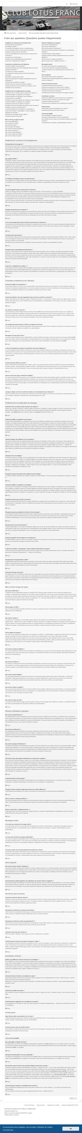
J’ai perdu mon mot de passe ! (13, 57)
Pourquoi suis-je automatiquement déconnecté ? (18, 59)
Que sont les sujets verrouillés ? (14, 134)
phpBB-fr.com (14, 1111)
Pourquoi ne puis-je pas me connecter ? (16, 52)
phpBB (64, 341)
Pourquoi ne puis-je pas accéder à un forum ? (17, 103)
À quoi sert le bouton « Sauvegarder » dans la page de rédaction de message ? (20, 111)
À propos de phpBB (10, 1047)
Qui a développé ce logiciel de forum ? (52, 115)
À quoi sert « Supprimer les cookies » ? (15, 61)
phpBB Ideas (16, 1058)
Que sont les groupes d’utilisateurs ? (52, 48)
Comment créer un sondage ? (13, 98)
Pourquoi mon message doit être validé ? (16, 114)
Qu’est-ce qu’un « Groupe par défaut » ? (53, 59)
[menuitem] (8, 1115)
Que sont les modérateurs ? (49, 46)
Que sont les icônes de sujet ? (13, 136)
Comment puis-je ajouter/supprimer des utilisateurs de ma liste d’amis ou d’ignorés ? (59, 79)
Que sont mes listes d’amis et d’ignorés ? (53, 76)
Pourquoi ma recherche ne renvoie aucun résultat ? (56, 87)
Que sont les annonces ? (12, 130)
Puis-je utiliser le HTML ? (12, 123)
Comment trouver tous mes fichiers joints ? (53, 110)
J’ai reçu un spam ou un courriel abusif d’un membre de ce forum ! (58, 70)
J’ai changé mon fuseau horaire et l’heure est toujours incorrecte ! (19, 74)
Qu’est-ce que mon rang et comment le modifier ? (18, 84)
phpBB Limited (49, 1044)
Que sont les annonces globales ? (14, 128)
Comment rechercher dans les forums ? (52, 85)
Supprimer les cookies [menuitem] (53, 1105)
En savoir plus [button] (8, 1130)
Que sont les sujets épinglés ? (13, 132)
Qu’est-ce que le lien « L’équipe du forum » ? (54, 61)
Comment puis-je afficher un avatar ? (15, 82)
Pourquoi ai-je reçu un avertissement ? (15, 107)
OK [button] (71, 1129)
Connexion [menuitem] (75, 4)
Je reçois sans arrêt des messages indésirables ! (55, 68)
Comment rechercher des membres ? (52, 91)
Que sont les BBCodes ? (12, 121)
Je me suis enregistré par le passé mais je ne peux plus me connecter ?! (21, 54)
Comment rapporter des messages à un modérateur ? (19, 109)
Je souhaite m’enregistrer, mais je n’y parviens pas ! (19, 48)
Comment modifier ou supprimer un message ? (18, 94)
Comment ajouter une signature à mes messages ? (19, 96)
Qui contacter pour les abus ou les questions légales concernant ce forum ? (59, 120)
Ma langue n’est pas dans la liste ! (14, 77)
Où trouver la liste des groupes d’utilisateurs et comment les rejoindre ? (58, 51)
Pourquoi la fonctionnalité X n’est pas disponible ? (55, 117)
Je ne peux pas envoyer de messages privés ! (54, 66)
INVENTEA (24, 1113)
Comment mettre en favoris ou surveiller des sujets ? (56, 99)
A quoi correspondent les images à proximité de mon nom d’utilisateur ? (20, 79)
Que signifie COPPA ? (11, 46)
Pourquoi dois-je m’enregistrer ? (14, 44)
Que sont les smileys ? (11, 125)
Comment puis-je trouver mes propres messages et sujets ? (58, 92)
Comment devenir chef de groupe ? (51, 53)
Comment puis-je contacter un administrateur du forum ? (57, 122)
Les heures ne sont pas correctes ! (14, 71)
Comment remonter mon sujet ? (13, 116)
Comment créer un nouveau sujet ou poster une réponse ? (21, 93)
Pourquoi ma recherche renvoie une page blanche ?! (56, 89)
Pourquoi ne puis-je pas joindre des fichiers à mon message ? (22, 105)
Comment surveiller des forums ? (51, 101)
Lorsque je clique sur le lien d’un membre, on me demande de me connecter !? (20, 86)
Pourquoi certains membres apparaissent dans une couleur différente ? (58, 56)
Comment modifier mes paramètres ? (15, 66)
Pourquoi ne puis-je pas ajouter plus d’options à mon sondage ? (22, 100)
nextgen (30, 1113)
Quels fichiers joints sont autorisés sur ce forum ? (55, 108)
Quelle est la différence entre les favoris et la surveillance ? (58, 98)
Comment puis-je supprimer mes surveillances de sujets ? (57, 103)
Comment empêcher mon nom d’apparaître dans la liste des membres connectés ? (21, 68)
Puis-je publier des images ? (13, 127)
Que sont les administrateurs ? (50, 44)
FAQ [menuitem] (4, 29)
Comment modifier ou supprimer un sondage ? (18, 102)
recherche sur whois (36, 1069)
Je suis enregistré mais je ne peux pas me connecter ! (19, 50)
